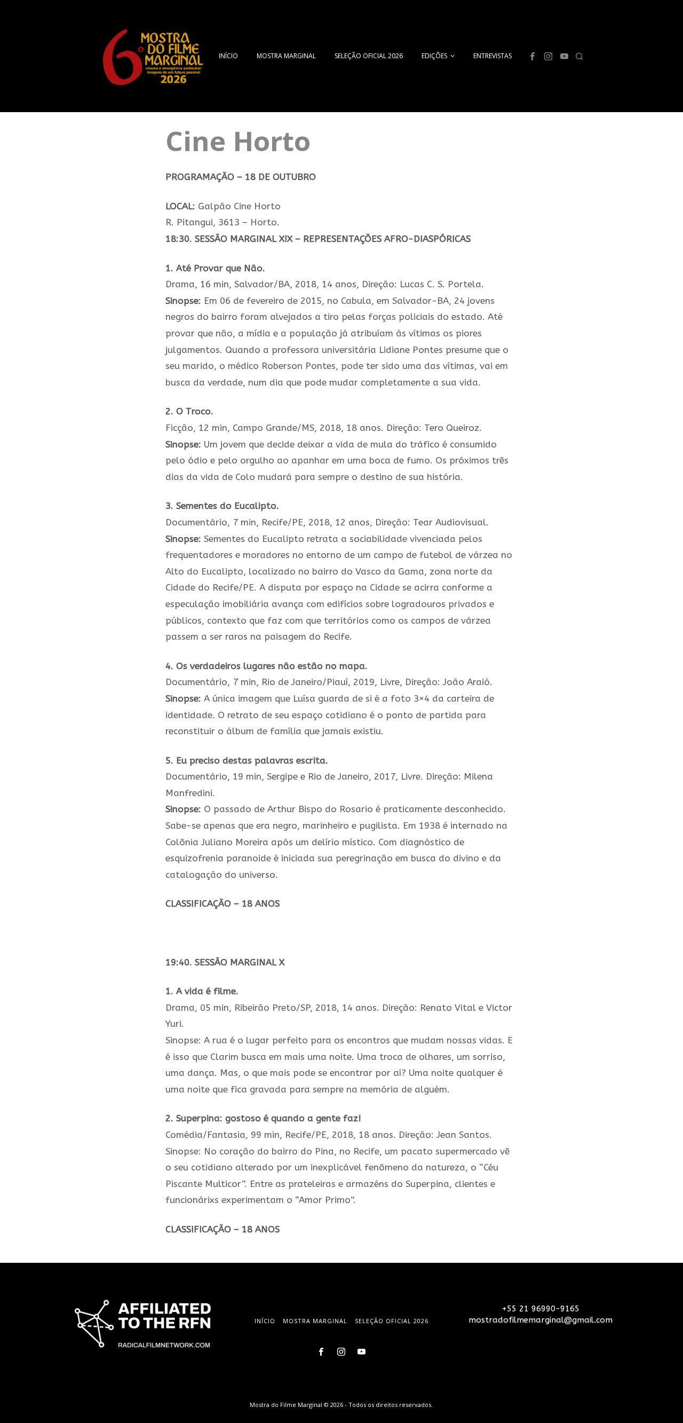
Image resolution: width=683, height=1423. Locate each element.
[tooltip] (532, 56)
